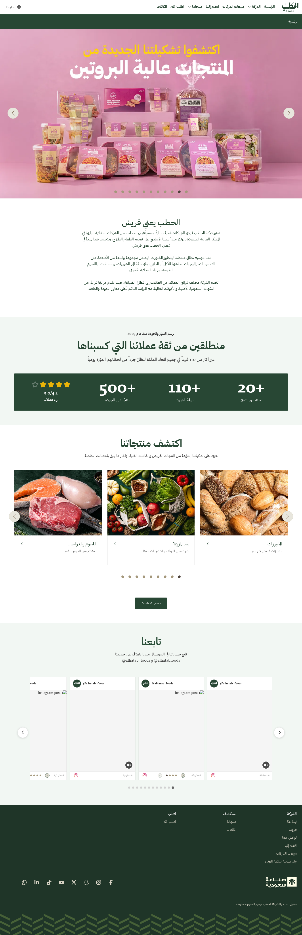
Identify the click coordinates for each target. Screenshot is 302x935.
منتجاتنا (231, 822)
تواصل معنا (289, 837)
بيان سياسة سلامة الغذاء (281, 861)
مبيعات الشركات (286, 853)
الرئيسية (293, 21)
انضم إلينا (291, 845)
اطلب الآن (169, 822)
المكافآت (231, 829)
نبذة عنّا (292, 822)
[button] (186, 191)
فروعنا (293, 829)
